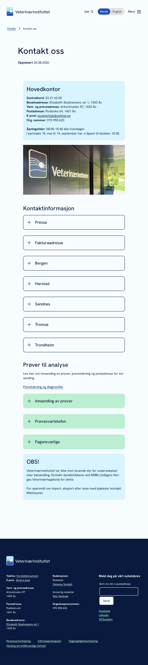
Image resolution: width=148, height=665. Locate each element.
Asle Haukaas (60, 596)
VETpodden (106, 619)
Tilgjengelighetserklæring (83, 641)
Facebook (104, 611)
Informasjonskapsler (49, 641)
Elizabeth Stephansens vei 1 (22, 624)
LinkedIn (104, 615)
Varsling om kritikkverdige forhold (26, 645)
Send (106, 601)
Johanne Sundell (62, 584)
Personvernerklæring (18, 641)
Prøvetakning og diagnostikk (43, 387)
